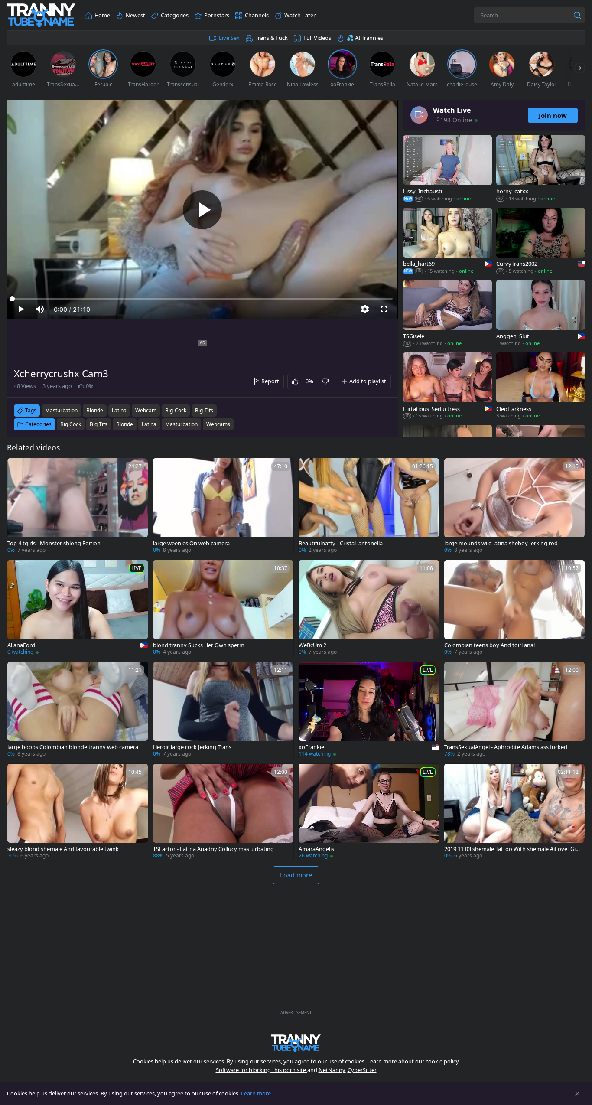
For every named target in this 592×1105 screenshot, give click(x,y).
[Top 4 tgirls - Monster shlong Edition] (77, 506)
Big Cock (70, 424)
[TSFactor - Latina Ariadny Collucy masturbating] (223, 812)
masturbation (61, 410)
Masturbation (181, 424)
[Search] (577, 15)
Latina (149, 424)
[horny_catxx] (540, 169)
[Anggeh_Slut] (540, 314)
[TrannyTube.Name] (41, 15)
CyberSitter (362, 1070)
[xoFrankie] (369, 710)
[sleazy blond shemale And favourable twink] (77, 812)
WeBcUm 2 (312, 645)
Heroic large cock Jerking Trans (192, 747)
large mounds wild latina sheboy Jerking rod (501, 543)
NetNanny (332, 1070)
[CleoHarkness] (540, 386)
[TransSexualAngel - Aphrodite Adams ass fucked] (514, 710)
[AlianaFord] (77, 608)
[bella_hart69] (447, 242)
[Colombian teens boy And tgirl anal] (514, 608)
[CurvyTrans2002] (540, 242)
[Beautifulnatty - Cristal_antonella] (369, 506)
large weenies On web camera (191, 543)
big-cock (175, 410)
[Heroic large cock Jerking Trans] (223, 710)
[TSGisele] (447, 314)
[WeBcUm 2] (369, 608)
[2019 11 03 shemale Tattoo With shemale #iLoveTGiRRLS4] (514, 812)
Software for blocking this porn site (261, 1070)
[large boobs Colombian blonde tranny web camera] (77, 710)
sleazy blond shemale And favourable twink (63, 849)
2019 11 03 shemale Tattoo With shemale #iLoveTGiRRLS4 (511, 849)
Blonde (124, 424)
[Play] (202, 209)
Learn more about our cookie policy (413, 1061)
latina (119, 410)
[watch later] (18, 469)
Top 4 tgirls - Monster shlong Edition (54, 543)
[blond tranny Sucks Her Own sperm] (223, 608)
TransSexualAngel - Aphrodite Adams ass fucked (505, 747)
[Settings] (365, 309)
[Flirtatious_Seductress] (447, 386)
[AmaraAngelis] (369, 812)
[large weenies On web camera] (223, 506)
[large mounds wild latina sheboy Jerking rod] (514, 506)
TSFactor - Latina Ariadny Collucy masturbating (213, 849)
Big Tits (98, 424)
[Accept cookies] (577, 1094)
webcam (145, 410)
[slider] (202, 298)
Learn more (256, 1093)
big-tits (204, 410)
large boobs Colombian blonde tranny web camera (72, 747)
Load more (296, 875)
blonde (94, 410)
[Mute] (40, 309)
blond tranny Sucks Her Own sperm (198, 645)
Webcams (218, 424)
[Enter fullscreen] (384, 309)
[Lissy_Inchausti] (447, 169)
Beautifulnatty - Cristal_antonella (341, 543)
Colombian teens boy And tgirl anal (489, 645)
